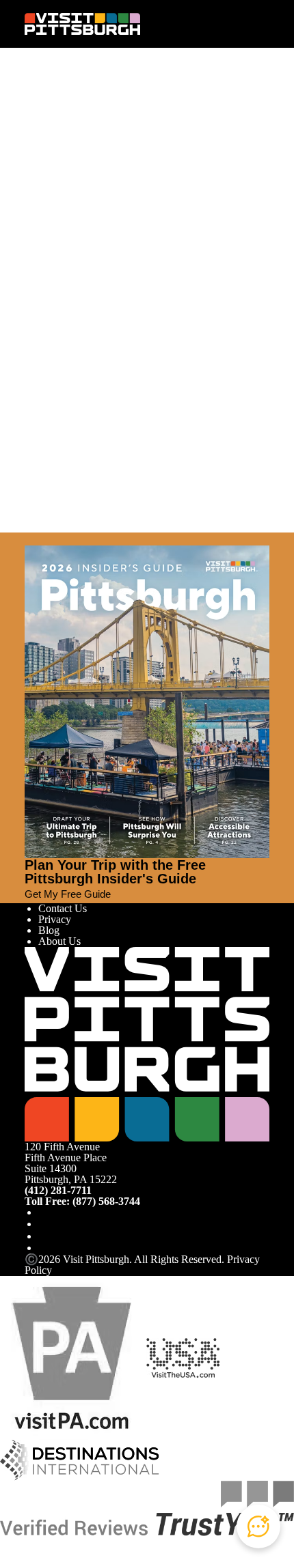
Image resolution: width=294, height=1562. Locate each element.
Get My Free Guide (68, 894)
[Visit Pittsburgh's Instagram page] (43, 1224)
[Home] (82, 24)
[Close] (30, 538)
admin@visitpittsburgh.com (179, 187)
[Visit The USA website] (182, 1357)
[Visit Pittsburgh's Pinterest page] (43, 1247)
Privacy (54, 919)
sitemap (59, 251)
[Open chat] (258, 1526)
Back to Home (56, 265)
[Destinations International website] (79, 1459)
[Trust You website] (147, 1507)
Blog (48, 930)
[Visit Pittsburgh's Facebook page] (43, 1212)
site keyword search (169, 234)
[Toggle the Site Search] (236, 23)
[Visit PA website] (72, 1357)
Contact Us (62, 908)
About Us (59, 941)
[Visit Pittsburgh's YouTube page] (43, 1236)
